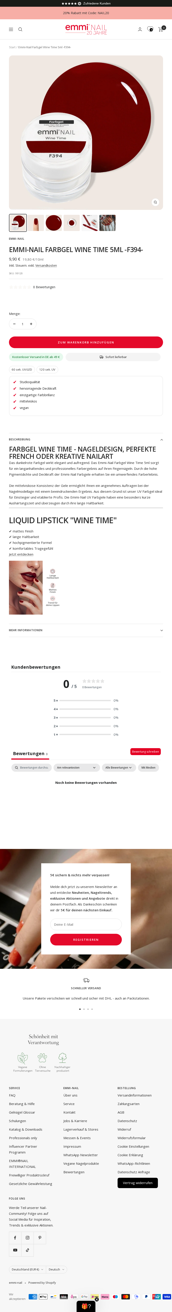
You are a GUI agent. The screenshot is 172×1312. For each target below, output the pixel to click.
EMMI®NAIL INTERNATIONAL (22, 1163)
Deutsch (54, 1269)
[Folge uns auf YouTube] (15, 1250)
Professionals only (23, 1138)
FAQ (12, 1095)
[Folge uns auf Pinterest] (40, 1238)
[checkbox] (148, 768)
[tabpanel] (86, 797)
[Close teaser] (97, 1299)
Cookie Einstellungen (133, 1146)
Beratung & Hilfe (22, 1103)
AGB (121, 1112)
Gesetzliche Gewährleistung (30, 1183)
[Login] (140, 29)
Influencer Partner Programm (23, 1149)
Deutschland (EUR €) (25, 1269)
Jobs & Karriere (75, 1121)
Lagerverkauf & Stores (80, 1129)
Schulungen (17, 1121)
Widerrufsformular (132, 1138)
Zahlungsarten (129, 1103)
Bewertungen (73, 1172)
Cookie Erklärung (130, 1155)
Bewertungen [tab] (30, 753)
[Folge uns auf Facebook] (15, 1238)
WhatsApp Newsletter (80, 1155)
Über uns (70, 1095)
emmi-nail (16, 239)
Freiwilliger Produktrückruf (29, 1175)
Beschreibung (19, 439)
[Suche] (20, 29)
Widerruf (124, 1129)
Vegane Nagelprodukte (81, 1163)
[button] (86, 700)
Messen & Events (77, 1138)
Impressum (72, 1146)
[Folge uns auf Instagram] (27, 1238)
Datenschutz (127, 1121)
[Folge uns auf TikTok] (27, 1250)
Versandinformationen (135, 1095)
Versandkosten (46, 265)
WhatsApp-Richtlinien (134, 1163)
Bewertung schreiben (145, 752)
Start (12, 47)
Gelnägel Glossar (22, 1112)
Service (69, 1103)
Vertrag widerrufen (138, 1182)
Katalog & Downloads (25, 1129)
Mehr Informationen (26, 630)
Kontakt (69, 1112)
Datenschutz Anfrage (134, 1172)
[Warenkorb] (160, 29)
